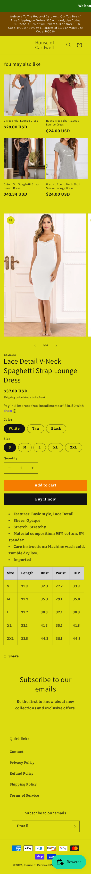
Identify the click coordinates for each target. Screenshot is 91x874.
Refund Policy (22, 773)
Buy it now (45, 499)
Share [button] (13, 656)
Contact (17, 752)
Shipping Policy (23, 784)
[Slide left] (35, 345)
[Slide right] (56, 345)
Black (56, 428)
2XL (73, 447)
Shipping (9, 397)
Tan (35, 428)
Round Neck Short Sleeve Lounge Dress (62, 122)
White (14, 428)
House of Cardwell (37, 865)
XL (55, 447)
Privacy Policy (22, 763)
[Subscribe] (74, 826)
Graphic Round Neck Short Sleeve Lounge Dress (63, 186)
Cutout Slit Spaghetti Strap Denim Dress (21, 186)
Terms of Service (24, 795)
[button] (9, 45)
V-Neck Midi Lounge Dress (21, 120)
